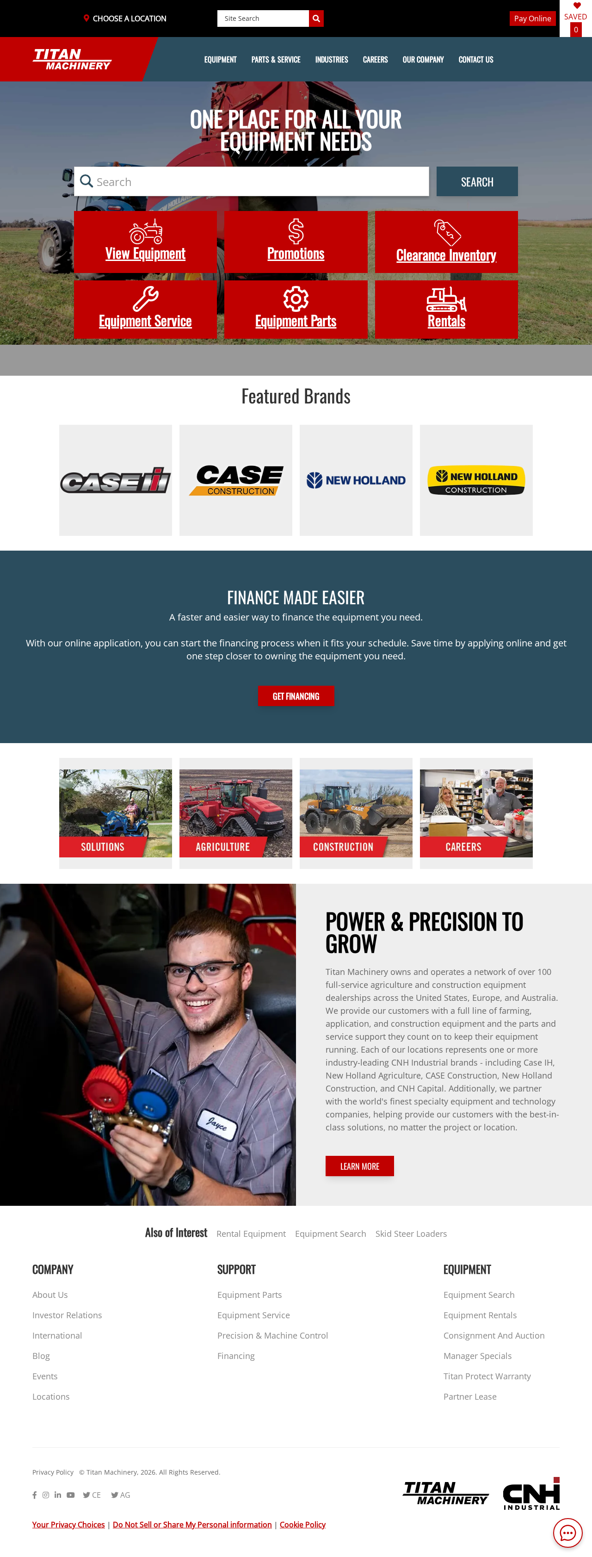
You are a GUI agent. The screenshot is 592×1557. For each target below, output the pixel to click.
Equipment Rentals (480, 1315)
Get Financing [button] (296, 696)
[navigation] (296, 59)
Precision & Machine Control (272, 1335)
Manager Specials (478, 1355)
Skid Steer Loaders (411, 1233)
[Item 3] (356, 480)
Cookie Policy (303, 1525)
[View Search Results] (316, 18)
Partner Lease (470, 1396)
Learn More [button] (359, 1166)
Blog (41, 1355)
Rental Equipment (251, 1233)
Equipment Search (330, 1233)
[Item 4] (476, 480)
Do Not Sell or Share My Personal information (192, 1525)
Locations (51, 1396)
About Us (50, 1294)
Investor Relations (67, 1315)
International (57, 1335)
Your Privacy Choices (68, 1525)
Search (477, 181)
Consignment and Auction (494, 1335)
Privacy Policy (53, 1472)
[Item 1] (115, 480)
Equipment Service (253, 1315)
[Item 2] (235, 480)
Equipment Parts (249, 1294)
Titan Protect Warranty (487, 1376)
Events (45, 1376)
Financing (236, 1355)
